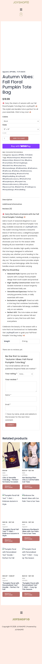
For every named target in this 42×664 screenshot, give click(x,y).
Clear (4, 133)
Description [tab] (7, 200)
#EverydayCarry (20, 166)
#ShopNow (23, 184)
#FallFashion (32, 168)
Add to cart (19, 138)
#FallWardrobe (26, 171)
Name (8, 395)
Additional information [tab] (12, 204)
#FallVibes (16, 171)
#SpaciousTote (8, 187)
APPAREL (12, 72)
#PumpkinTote (20, 182)
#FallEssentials (21, 168)
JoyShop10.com (31, 227)
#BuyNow (28, 160)
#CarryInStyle (7, 163)
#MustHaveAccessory (10, 179)
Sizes (4, 125)
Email (8, 404)
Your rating (11, 373)
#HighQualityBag (8, 176)
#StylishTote (19, 187)
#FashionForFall (23, 174)
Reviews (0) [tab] (7, 209)
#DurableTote (7, 166)
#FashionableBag (9, 174)
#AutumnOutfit (26, 158)
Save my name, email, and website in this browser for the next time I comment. (21, 417)
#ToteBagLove (30, 187)
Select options (9, 486)
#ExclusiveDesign (8, 168)
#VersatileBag (20, 190)
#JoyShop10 (20, 176)
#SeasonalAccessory (10, 184)
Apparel (5, 72)
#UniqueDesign (8, 190)
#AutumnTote (19, 160)
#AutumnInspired (13, 158)
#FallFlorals (6, 171)
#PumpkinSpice (8, 182)
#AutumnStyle (7, 160)
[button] (21, 9)
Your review (11, 379)
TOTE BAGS (21, 72)
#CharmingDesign (20, 163)
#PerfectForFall (25, 179)
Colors (5, 117)
